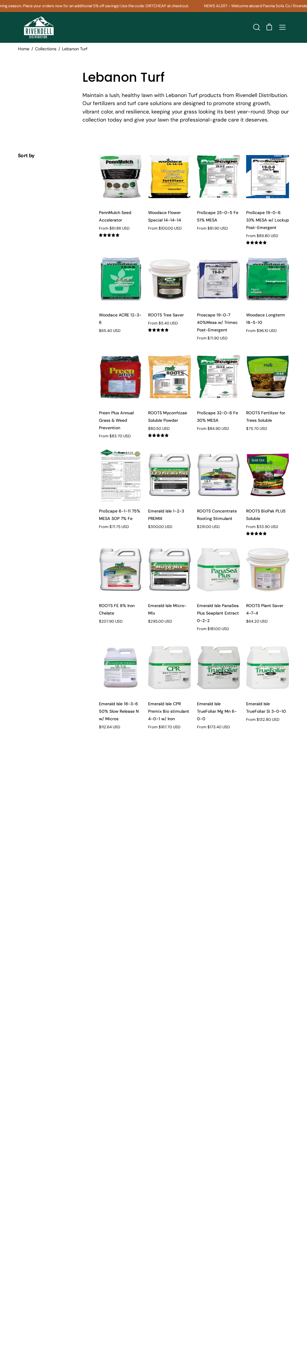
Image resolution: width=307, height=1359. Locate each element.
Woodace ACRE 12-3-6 (120, 318)
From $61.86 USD (114, 228)
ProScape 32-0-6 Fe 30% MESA (217, 416)
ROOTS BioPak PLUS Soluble (265, 514)
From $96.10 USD (261, 331)
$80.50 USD (159, 429)
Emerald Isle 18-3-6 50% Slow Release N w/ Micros (119, 711)
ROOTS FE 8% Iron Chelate (117, 609)
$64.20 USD (257, 622)
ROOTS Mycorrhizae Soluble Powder (167, 416)
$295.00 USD (160, 622)
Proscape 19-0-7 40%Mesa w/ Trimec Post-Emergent (217, 322)
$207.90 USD (111, 622)
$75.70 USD (256, 429)
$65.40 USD (110, 331)
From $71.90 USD (212, 338)
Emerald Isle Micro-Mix (167, 609)
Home (23, 48)
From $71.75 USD (114, 527)
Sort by (26, 155)
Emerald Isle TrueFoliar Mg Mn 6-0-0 (217, 711)
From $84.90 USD (213, 429)
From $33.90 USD (262, 527)
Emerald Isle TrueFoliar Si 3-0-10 (266, 707)
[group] (153, 6)
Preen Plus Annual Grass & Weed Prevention (116, 420)
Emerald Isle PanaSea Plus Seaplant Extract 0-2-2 (218, 613)
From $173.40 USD (213, 727)
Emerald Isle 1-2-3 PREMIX (166, 514)
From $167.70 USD (164, 727)
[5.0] (120, 235)
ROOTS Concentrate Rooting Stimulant (217, 514)
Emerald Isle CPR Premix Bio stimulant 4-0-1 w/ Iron (168, 711)
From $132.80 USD (262, 720)
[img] (120, 235)
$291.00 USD (208, 527)
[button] (256, 27)
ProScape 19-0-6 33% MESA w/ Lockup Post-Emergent (267, 220)
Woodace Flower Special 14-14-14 (164, 216)
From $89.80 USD (262, 236)
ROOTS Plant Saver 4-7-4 (264, 609)
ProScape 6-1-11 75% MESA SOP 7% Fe (119, 514)
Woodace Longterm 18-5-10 (265, 318)
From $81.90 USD (212, 228)
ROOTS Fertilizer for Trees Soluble (265, 416)
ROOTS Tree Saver (166, 315)
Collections (45, 48)
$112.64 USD (109, 727)
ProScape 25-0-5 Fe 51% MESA (217, 216)
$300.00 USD (160, 527)
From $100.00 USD (165, 228)
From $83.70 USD (115, 436)
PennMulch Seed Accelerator (115, 216)
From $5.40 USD (163, 323)
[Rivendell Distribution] (39, 27)
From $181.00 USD (213, 629)
